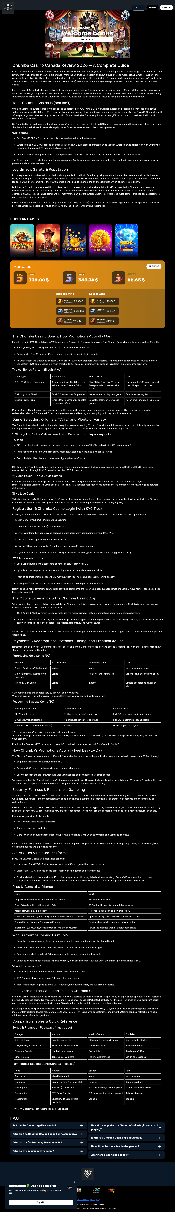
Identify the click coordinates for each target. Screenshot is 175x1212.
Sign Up (166, 7)
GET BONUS (87, 39)
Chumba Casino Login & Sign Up (87, 1200)
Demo (22, 252)
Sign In (152, 7)
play (22, 244)
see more (154, 266)
